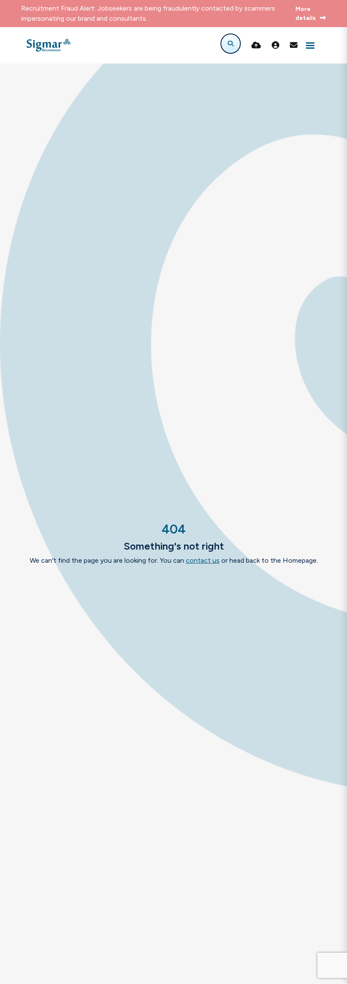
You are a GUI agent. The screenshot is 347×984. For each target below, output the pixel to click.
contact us (203, 560)
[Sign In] (275, 45)
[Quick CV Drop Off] (256, 45)
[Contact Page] (293, 45)
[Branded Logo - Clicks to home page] (48, 45)
